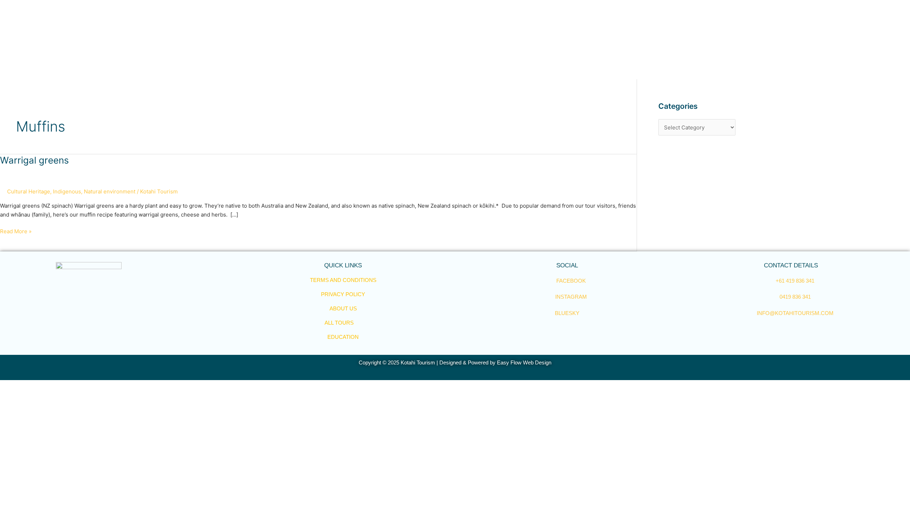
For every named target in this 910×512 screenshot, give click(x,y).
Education (343, 337)
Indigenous (67, 191)
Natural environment (109, 191)
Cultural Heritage (28, 191)
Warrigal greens (34, 160)
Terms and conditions (343, 280)
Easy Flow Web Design (524, 362)
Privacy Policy (343, 294)
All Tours (339, 323)
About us (343, 308)
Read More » (16, 231)
